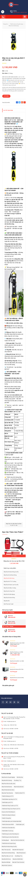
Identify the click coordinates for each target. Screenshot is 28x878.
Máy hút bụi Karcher (19, 786)
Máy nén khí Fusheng (7, 780)
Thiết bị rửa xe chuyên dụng (9, 843)
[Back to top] (25, 875)
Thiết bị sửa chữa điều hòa (8, 827)
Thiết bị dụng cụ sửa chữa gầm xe (10, 837)
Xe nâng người (5, 840)
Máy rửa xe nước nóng (9, 597)
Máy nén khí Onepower (18, 849)
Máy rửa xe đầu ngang (9, 594)
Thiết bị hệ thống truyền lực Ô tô (10, 805)
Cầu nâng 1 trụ (17, 780)
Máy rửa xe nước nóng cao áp (11, 571)
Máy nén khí (7, 600)
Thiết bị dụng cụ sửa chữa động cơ (10, 834)
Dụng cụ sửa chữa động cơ (8, 812)
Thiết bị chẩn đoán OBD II (8, 824)
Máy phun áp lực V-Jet (7, 856)
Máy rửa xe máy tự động (10, 588)
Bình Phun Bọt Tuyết (8, 604)
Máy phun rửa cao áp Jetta (8, 783)
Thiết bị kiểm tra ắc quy (7, 830)
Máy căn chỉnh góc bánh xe (17, 840)
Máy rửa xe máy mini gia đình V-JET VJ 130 (13, 524)
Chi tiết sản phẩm (8, 110)
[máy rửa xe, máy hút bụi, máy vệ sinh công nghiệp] (14, 4)
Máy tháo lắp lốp (6, 849)
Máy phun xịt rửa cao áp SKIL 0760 (14, 561)
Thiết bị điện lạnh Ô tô (7, 802)
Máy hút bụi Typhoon (7, 865)
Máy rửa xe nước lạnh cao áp (11, 584)
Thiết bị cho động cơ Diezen (8, 815)
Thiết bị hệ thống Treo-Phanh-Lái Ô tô (11, 808)
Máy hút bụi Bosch (21, 852)
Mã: (3, 71)
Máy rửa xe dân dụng (9, 578)
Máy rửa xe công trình (9, 591)
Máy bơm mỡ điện (6, 862)
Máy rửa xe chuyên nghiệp (8, 777)
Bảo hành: (5, 73)
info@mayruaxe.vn (10, 721)
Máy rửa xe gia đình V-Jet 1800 (17, 661)
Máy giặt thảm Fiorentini (18, 862)
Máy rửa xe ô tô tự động (10, 581)
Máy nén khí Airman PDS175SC (16, 669)
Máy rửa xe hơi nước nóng (10, 575)
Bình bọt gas (20, 777)
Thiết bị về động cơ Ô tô (7, 796)
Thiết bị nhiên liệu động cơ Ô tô (9, 799)
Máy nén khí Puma (6, 859)
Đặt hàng (6, 96)
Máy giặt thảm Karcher (7, 793)
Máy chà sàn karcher (7, 786)
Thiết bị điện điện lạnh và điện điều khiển (11, 821)
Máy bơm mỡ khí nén (18, 859)
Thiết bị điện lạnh (20, 824)
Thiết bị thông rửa (6, 818)
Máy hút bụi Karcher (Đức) (8, 789)
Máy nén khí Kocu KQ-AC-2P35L (17, 677)
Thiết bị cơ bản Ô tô (19, 793)
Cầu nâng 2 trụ (18, 856)
